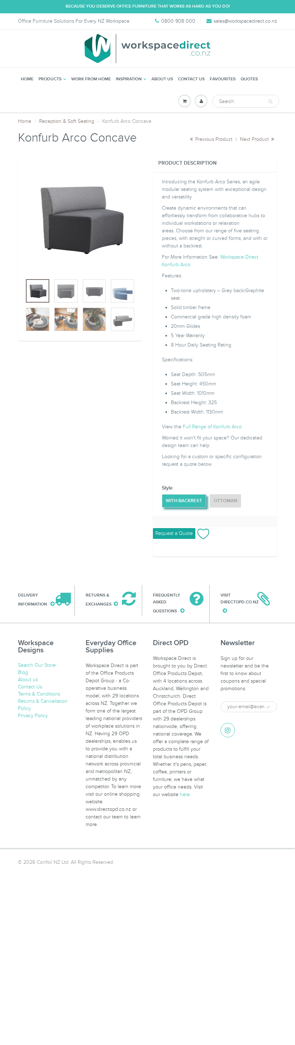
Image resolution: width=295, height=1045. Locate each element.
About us (162, 79)
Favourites (223, 79)
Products (50, 79)
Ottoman (225, 501)
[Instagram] (228, 730)
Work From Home (91, 79)
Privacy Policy (33, 716)
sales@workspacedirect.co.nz (245, 21)
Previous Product (213, 139)
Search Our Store (37, 665)
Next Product (255, 139)
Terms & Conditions (39, 694)
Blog (23, 672)
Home (27, 79)
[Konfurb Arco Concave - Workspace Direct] (80, 218)
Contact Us (191, 79)
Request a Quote (174, 533)
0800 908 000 (178, 21)
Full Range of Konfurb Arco (212, 427)
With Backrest (184, 501)
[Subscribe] (268, 707)
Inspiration (129, 79)
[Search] (270, 101)
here (185, 794)
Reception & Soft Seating (66, 121)
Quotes (249, 79)
